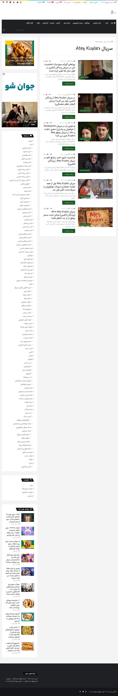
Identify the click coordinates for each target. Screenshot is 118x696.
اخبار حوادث (27, 162)
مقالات (30, 459)
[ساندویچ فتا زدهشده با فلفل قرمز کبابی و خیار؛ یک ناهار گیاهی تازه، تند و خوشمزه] (27, 646)
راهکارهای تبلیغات (22, 420)
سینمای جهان (24, 205)
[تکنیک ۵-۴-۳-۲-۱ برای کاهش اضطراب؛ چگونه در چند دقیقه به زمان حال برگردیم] (27, 531)
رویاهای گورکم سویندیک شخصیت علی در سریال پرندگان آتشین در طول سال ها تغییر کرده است (59, 68)
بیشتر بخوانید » (68, 83)
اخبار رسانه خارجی (23, 177)
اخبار (107, 23)
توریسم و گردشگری (26, 270)
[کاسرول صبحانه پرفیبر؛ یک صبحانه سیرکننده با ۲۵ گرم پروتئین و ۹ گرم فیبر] (27, 617)
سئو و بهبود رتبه (26, 341)
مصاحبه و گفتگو (28, 452)
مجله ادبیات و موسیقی (25, 391)
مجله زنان (30, 406)
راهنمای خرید (26, 370)
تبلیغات (85, 2)
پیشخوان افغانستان (26, 262)
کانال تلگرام (29, 23)
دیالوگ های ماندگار (26, 327)
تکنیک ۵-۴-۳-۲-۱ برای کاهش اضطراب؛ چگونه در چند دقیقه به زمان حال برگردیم (13, 531)
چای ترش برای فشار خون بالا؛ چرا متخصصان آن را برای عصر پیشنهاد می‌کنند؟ (13, 558)
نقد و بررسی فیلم (23, 441)
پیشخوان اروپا (28, 259)
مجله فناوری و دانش (24, 449)
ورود (31, 485)
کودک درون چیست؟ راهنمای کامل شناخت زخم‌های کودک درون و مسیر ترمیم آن (13, 518)
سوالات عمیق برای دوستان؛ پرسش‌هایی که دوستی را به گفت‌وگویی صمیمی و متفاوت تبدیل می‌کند (13, 589)
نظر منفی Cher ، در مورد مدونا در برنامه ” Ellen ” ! (20, 123)
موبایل (9, 679)
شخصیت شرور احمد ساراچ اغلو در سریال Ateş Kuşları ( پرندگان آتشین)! (59, 161)
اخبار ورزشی (27, 216)
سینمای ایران (24, 198)
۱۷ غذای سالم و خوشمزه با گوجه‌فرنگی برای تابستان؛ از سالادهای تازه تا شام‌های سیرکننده (12, 632)
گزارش (58, 23)
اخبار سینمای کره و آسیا (20, 194)
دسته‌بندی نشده (28, 316)
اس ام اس (27, 363)
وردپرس (30, 496)
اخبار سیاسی (27, 187)
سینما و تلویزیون (78, 23)
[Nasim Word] (113, 12)
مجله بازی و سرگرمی (26, 395)
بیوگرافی (87, 23)
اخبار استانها (27, 151)
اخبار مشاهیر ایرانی (25, 234)
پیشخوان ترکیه (28, 266)
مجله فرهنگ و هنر (25, 445)
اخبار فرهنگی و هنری (24, 209)
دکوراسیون (27, 366)
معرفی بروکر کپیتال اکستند (14, 681)
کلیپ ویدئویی (26, 467)
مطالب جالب (28, 456)
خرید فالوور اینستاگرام (19, 679)
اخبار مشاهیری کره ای (23, 245)
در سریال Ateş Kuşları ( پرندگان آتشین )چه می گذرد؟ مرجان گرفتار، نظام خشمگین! (60, 101)
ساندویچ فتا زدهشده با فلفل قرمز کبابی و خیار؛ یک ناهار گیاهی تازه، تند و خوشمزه (13, 647)
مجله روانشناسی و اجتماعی (22, 424)
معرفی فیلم (25, 438)
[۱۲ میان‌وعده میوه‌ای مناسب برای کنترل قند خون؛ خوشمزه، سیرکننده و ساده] (27, 603)
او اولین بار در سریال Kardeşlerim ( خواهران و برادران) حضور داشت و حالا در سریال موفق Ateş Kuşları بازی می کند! (59, 131)
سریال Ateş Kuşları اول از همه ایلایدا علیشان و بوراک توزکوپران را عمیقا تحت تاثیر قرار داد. (59, 187)
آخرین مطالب (93, 2)
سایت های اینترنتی (24, 345)
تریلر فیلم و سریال (23, 434)
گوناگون (30, 359)
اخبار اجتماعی (26, 148)
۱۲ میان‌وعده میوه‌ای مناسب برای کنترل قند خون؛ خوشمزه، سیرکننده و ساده (13, 604)
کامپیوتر (28, 373)
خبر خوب (28, 413)
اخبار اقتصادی (26, 155)
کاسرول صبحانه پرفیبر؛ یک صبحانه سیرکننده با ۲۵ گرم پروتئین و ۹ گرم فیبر (13, 617)
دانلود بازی (27, 291)
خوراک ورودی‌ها (27, 489)
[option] (19, 53)
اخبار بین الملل (26, 159)
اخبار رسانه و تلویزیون (24, 166)
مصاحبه (52, 23)
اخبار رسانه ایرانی (23, 169)
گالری (31, 352)
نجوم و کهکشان (25, 384)
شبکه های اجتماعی (25, 320)
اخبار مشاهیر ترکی (25, 237)
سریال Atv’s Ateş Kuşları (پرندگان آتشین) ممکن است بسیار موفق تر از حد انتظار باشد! (59, 215)
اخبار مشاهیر (97, 23)
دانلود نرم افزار (26, 305)
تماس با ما (67, 2)
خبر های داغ (29, 273)
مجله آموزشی (28, 388)
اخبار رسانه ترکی (23, 173)
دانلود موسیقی (26, 302)
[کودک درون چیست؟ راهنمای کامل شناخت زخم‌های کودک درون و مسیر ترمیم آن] (27, 517)
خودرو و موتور (28, 277)
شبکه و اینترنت (28, 338)
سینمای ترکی (24, 202)
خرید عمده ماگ (33, 679)
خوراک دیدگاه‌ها (27, 492)
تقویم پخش (25, 184)
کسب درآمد (29, 348)
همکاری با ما (76, 2)
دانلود (38, 23)
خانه (112, 23)
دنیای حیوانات (28, 323)
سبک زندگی (29, 330)
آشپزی (30, 141)
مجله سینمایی (26, 431)
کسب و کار (27, 416)
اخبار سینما (27, 191)
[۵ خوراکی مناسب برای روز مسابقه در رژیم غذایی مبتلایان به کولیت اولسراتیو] (27, 544)
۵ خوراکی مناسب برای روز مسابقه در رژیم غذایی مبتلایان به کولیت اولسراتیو (20, 60)
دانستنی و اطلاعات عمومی (24, 280)
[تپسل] (3, 74)
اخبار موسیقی (26, 212)
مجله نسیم (67, 23)
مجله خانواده (29, 402)
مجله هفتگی (29, 409)
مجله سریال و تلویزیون (23, 427)
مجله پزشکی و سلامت (26, 398)
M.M (72, 61)
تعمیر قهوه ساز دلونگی (31, 681)
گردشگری (45, 23)
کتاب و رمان (27, 313)
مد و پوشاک (27, 377)
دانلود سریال (27, 295)
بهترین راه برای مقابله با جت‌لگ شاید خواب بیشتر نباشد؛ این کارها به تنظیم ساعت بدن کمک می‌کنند (13, 573)
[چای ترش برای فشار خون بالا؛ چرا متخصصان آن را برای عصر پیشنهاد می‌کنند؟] (27, 558)
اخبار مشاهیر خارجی (24, 241)
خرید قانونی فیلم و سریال (22, 288)
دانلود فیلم (27, 298)
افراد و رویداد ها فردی (26, 252)
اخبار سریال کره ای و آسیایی (19, 180)
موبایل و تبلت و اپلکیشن (23, 381)
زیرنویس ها (27, 309)
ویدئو (31, 463)
